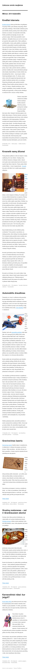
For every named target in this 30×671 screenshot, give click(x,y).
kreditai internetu (22, 143)
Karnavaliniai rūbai (6, 601)
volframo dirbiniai (13, 504)
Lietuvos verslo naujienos (12, 5)
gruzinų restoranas (22, 587)
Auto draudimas (19, 307)
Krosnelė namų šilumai (13, 151)
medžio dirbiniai (5, 504)
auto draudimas (22, 433)
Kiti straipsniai (15, 285)
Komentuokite (5, 145)
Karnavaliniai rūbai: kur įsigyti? (13, 596)
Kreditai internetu (10, 20)
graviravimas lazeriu (22, 502)
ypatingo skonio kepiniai (7, 588)
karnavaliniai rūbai (6, 662)
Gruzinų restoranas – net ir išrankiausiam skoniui (14, 511)
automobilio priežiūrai (17, 332)
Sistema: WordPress (17, 668)
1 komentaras (15, 434)
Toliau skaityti (5, 498)
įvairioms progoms (22, 661)
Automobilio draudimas (13, 292)
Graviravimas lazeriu (12, 440)
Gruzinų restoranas (6, 521)
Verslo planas (14, 143)
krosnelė (24, 166)
